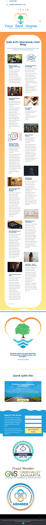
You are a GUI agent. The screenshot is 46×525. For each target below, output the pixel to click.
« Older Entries (11, 303)
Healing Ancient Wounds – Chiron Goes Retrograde (14, 145)
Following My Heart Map (15, 275)
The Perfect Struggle (28, 108)
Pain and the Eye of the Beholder (14, 231)
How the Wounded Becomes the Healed (14, 190)
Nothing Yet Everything (28, 178)
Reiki (14, 103)
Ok (23, 523)
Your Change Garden (29, 135)
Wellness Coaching (13, 76)
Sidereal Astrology (13, 74)
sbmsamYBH (30, 138)
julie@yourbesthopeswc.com (17, 4)
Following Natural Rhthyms (14, 99)
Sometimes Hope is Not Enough (30, 66)
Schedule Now (23, 400)
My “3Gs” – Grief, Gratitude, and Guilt (31, 265)
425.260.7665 (13, 1)
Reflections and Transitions (29, 221)
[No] (44, 521)
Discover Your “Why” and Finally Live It (14, 67)
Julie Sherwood (14, 69)
